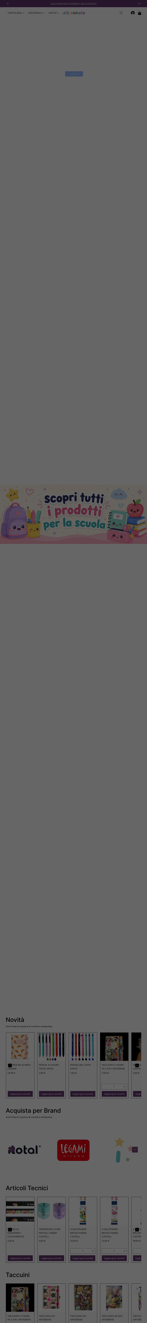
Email (30, 659)
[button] (122, 632)
